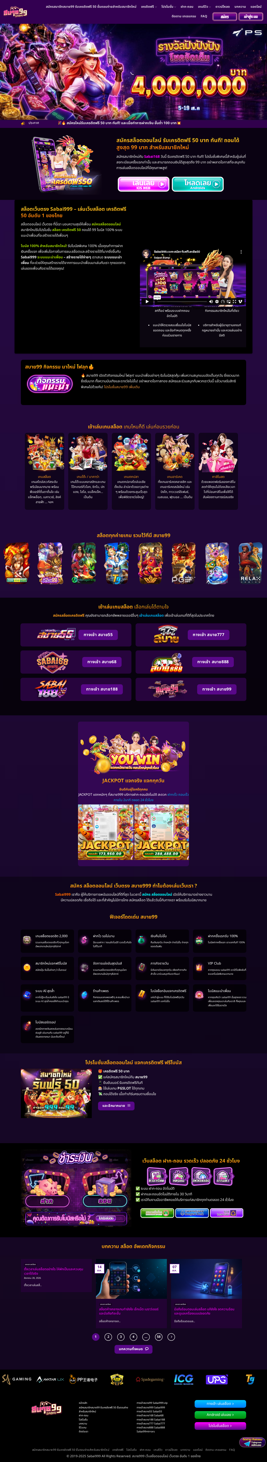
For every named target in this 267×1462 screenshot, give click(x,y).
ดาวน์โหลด (222, 6)
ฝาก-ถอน (187, 6)
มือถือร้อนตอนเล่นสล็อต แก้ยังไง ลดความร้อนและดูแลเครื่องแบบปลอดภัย (204, 1311)
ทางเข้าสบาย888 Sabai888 (151, 1427)
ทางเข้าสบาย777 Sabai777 (151, 1423)
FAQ (204, 16)
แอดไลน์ (256, 6)
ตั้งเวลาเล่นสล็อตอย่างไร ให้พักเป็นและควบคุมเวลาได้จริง (53, 1271)
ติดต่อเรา (83, 1431)
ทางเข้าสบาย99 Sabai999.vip (152, 1403)
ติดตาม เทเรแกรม (184, 16)
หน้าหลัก (83, 1403)
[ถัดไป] (171, 1337)
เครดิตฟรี (147, 6)
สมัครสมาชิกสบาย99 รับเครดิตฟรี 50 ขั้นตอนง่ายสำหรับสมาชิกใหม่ (91, 6)
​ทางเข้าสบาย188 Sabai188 (151, 1420)
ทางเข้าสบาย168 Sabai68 (150, 1415)
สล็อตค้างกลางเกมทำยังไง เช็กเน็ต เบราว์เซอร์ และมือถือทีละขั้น (129, 1311)
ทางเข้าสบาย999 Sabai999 (151, 1407)
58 (159, 1336)
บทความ (240, 6)
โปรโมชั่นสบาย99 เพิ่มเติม (122, 387)
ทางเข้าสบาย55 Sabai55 (149, 1411)
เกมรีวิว (203, 6)
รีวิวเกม (82, 1427)
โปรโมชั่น (167, 6)
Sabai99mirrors (146, 1431)
